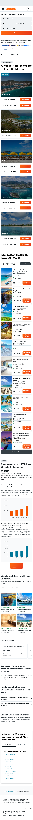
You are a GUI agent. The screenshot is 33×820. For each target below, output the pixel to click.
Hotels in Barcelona (10, 757)
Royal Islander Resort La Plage (20, 415)
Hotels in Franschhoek (10, 771)
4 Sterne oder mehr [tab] (7, 588)
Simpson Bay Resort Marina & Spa (21, 379)
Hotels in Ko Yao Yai (10, 754)
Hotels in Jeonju (9, 766)
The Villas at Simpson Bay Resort (21, 360)
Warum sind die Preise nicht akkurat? (13, 815)
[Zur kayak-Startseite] (11, 9)
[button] (3, 9)
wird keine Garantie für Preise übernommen (13, 803)
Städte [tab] (19, 745)
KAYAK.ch (8, 789)
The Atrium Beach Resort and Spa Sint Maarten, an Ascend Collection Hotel (21, 435)
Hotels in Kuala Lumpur (11, 768)
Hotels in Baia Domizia (10, 778)
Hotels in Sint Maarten (9, 791)
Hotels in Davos (9, 773)
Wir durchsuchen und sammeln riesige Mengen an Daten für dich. (14, 812)
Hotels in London (9, 764)
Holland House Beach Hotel (21, 324)
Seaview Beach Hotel (19, 341)
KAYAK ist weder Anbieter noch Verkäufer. (15, 809)
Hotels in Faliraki (9, 776)
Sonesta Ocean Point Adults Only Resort (22, 290)
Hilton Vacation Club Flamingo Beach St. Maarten (22, 271)
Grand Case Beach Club (20, 306)
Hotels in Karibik (21, 789)
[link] (16, 566)
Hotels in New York (9, 759)
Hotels (13, 789)
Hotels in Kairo (8, 761)
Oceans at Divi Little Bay (20, 397)
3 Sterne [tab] (18, 588)
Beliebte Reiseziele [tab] (9, 745)
